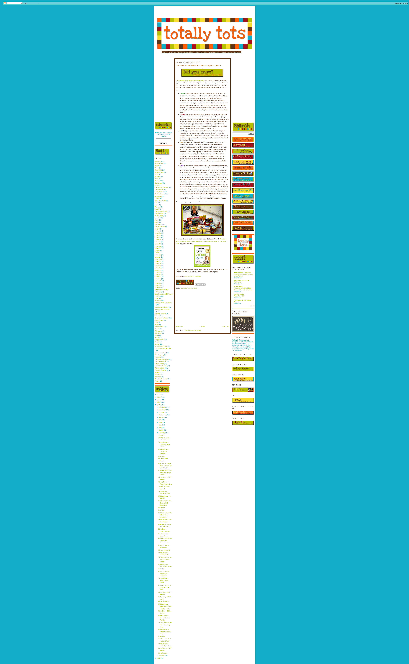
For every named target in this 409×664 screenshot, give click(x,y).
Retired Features (227, 52)
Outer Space (159, 320)
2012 (159, 397)
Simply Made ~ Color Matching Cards (164, 445)
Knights (157, 229)
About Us (158, 161)
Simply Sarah (239, 294)
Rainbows (158, 333)
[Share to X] (200, 284)
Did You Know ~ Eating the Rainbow (163, 452)
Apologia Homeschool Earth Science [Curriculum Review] (243, 289)
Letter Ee (158, 242)
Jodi (156, 222)
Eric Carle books (160, 200)
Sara (156, 335)
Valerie (157, 372)
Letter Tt (158, 274)
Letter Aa (158, 233)
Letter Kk (158, 255)
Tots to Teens (159, 363)
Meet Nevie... (162, 653)
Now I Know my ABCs (162, 309)
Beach (157, 165)
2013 (159, 394)
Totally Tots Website (201, 52)
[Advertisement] (204, 13)
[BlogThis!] (198, 284)
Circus (157, 185)
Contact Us (237, 52)
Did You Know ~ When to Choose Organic (164, 632)
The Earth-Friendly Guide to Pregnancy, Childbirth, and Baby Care (201, 241)
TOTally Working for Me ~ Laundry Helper (165, 559)
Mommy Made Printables (163, 303)
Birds (156, 174)
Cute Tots (161, 456)
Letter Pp (158, 266)
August (161, 417)
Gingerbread (159, 213)
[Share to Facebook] (202, 284)
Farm (156, 205)
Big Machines (159, 172)
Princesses (158, 331)
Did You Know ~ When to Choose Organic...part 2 (164, 606)
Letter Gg (158, 246)
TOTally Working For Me (163, 348)
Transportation (160, 368)
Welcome (158, 377)
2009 (159, 405)
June (161, 422)
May (160, 425)
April (160, 427)
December (162, 407)
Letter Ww (158, 281)
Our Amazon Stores (214, 52)
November (162, 410)
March (161, 430)
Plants (157, 324)
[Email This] (196, 284)
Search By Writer (189, 52)
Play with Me (159, 326)
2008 (159, 658)
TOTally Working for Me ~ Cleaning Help (165, 625)
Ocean (157, 316)
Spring (157, 344)
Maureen (158, 300)
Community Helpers (161, 187)
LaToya (157, 231)
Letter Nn (158, 261)
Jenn (156, 220)
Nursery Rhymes (160, 313)
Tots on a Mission (160, 361)
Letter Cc (158, 237)
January (162, 655)
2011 (159, 399)
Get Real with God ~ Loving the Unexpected (165, 541)
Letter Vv (158, 279)
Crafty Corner (159, 192)
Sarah (157, 337)
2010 (159, 402)
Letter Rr (158, 270)
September (163, 415)
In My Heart (159, 216)
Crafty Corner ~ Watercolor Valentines (163, 574)
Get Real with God (161, 211)
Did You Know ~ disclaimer (193, 276)
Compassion (159, 189)
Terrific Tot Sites (160, 353)
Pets (156, 322)
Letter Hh (158, 248)
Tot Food (158, 357)
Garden (157, 209)
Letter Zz (158, 287)
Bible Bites (158, 170)
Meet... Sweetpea (164, 550)
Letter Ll (157, 257)
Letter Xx (158, 283)
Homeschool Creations (242, 272)
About (170, 52)
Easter (157, 198)
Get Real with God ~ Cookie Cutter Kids (165, 587)
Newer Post (179, 326)
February (162, 432)
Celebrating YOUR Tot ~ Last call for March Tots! (164, 466)
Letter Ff (158, 244)
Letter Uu (158, 276)
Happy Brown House (241, 280)
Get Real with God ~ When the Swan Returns (165, 473)
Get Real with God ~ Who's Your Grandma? (165, 515)
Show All (252, 306)
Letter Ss (158, 272)
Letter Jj (157, 253)
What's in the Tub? (161, 379)
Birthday (157, 176)
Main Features (178, 52)
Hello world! (237, 282)
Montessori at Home (161, 307)
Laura (194, 288)
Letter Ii (157, 250)
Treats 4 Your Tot (160, 370)
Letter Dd (158, 239)
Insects (157, 218)
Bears (157, 168)
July (160, 420)
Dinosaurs (158, 196)
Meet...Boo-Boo (163, 601)
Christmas (158, 183)
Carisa (157, 181)
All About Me (159, 163)
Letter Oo (158, 263)
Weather (158, 374)
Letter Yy (158, 285)
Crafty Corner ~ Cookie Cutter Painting (163, 618)
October (162, 412)
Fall (156, 202)
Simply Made (159, 340)
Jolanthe (158, 224)
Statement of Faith (161, 346)
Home (164, 52)
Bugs (156, 179)
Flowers (157, 207)
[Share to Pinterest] (204, 284)
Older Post (225, 326)
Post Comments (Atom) (193, 330)
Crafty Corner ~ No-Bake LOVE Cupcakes (165, 503)
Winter (157, 381)
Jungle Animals (160, 226)
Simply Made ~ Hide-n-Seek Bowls (163, 581)
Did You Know (159, 194)
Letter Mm (158, 259)
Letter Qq (158, 268)
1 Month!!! (161, 435)
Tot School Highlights (162, 359)
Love (156, 298)
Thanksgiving (159, 355)
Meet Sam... (162, 507)
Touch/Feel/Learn (161, 366)
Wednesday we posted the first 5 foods (191, 80)
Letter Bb (158, 235)
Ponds (157, 329)
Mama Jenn (238, 286)
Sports (157, 342)
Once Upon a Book (161, 318)
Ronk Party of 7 (239, 296)
